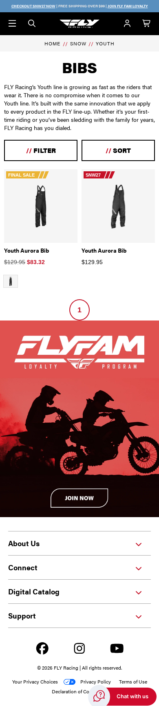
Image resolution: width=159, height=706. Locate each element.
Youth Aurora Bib (26, 250)
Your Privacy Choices (35, 681)
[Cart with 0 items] (147, 24)
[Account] (127, 24)
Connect (23, 567)
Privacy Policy (95, 681)
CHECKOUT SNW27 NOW (33, 6)
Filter (41, 150)
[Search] (32, 24)
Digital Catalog (34, 591)
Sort (118, 150)
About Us (24, 543)
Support (22, 615)
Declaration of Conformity (79, 691)
